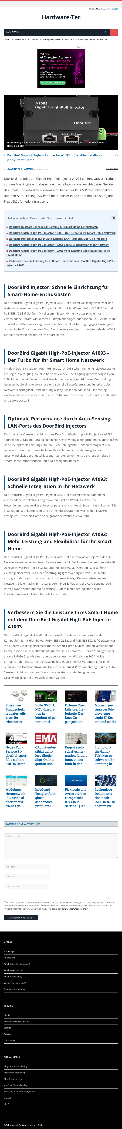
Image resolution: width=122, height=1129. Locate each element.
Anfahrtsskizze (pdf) (13, 970)
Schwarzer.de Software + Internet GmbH (25, 1125)
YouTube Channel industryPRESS (19, 1091)
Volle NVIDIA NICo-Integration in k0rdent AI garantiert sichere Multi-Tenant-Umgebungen (46, 713)
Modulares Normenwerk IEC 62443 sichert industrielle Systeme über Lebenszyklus (16, 797)
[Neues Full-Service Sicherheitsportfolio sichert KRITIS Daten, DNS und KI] (16, 738)
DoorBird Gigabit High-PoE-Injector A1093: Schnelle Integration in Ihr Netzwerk (59, 244)
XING (6, 1104)
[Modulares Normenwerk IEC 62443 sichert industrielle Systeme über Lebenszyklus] (16, 780)
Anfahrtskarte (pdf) (13, 976)
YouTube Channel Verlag (15, 1085)
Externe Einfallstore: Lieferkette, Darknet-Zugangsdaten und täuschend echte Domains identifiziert (75, 713)
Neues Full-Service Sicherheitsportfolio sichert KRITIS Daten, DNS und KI (16, 755)
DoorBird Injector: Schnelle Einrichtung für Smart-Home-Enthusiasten (53, 226)
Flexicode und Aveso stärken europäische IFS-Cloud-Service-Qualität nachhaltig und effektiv (76, 797)
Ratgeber (8, 1034)
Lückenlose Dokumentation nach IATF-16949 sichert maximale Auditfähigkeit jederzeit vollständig (105, 797)
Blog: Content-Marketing (15, 1066)
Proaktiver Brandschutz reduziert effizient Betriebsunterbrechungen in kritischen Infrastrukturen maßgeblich (16, 713)
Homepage (9, 951)
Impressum (9, 957)
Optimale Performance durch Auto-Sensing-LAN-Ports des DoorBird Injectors (58, 238)
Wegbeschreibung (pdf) (15, 983)
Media (7, 1015)
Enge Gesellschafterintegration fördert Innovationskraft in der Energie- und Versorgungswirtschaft (76, 755)
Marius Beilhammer (20, 169)
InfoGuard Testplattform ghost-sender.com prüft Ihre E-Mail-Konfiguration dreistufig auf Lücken (46, 797)
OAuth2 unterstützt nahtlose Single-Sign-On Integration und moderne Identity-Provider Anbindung (46, 755)
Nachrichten (112, 168)
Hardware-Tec (61, 17)
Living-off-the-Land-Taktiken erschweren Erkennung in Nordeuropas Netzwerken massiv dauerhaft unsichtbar (105, 755)
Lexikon (7, 1027)
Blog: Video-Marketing (14, 1072)
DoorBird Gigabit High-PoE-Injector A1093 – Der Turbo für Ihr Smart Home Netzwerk (62, 233)
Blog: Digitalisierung (13, 1079)
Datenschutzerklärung (75, 908)
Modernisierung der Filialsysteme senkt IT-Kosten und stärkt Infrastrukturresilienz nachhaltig (105, 713)
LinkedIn (8, 1097)
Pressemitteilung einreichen (17, 1021)
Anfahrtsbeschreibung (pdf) (17, 963)
